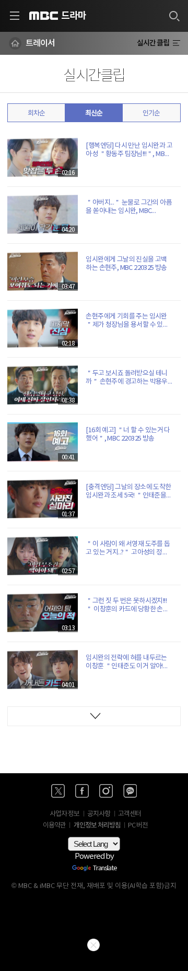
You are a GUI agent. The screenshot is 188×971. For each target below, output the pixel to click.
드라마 (73, 15)
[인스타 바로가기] (106, 791)
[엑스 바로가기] (58, 791)
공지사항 (98, 814)
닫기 (93, 945)
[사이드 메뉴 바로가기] (14, 15)
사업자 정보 (64, 814)
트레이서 (40, 43)
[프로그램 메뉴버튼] (176, 43)
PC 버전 (138, 825)
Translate (105, 868)
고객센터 (129, 814)
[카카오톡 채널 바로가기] (130, 791)
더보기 (93, 716)
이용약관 (54, 825)
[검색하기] (174, 15)
